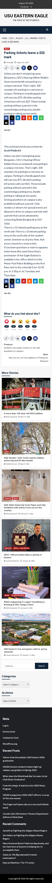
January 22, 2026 (26, 608)
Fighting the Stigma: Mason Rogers (30, 830)
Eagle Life (8, 407)
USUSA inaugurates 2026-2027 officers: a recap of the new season (26, 796)
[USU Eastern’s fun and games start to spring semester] (26, 630)
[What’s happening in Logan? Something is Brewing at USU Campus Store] (26, 582)
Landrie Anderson (12, 561)
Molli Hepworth (11, 417)
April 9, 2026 (25, 464)
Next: (28, 357)
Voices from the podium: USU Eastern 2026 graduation (24, 759)
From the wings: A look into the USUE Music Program (24, 787)
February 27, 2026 (26, 514)
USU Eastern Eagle (26, 15)
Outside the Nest (17, 595)
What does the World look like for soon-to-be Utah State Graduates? (25, 778)
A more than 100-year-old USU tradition (23, 413)
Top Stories (24, 548)
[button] (4, 29)
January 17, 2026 (28, 655)
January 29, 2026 (28, 561)
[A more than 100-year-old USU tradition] (26, 394)
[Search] (47, 29)
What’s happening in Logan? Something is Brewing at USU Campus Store (24, 603)
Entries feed (9, 731)
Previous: (22, 347)
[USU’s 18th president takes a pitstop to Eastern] (26, 535)
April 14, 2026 (25, 417)
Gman (5, 854)
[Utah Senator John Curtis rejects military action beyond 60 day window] (26, 438)
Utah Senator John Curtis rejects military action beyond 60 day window (24, 459)
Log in (6, 725)
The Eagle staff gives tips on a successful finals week (26, 806)
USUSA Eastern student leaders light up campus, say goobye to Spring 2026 (22, 768)
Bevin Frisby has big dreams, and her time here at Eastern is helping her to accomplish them (26, 846)
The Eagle (9, 62)
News (7, 49)
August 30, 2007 (23, 62)
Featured (8, 498)
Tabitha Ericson (11, 464)
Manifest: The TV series (22, 862)
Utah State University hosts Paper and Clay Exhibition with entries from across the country (25, 508)
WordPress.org (10, 744)
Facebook (24, 7)
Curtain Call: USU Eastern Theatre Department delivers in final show (25, 815)
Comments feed (10, 737)
